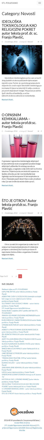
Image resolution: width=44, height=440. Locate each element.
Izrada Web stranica (22, 423)
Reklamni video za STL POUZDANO (15, 289)
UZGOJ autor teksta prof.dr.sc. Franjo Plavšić (18, 372)
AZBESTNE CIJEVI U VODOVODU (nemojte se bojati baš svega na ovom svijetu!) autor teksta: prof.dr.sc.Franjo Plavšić (21, 298)
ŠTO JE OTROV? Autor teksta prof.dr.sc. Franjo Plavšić (20, 204)
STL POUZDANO (10, 3)
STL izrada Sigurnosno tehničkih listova (16, 308)
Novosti (30, 42)
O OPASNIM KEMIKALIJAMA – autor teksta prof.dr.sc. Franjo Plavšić (19, 121)
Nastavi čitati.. (7, 100)
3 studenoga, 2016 (11, 42)
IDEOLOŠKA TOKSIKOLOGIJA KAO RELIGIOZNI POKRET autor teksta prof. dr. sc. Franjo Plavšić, (20, 29)
